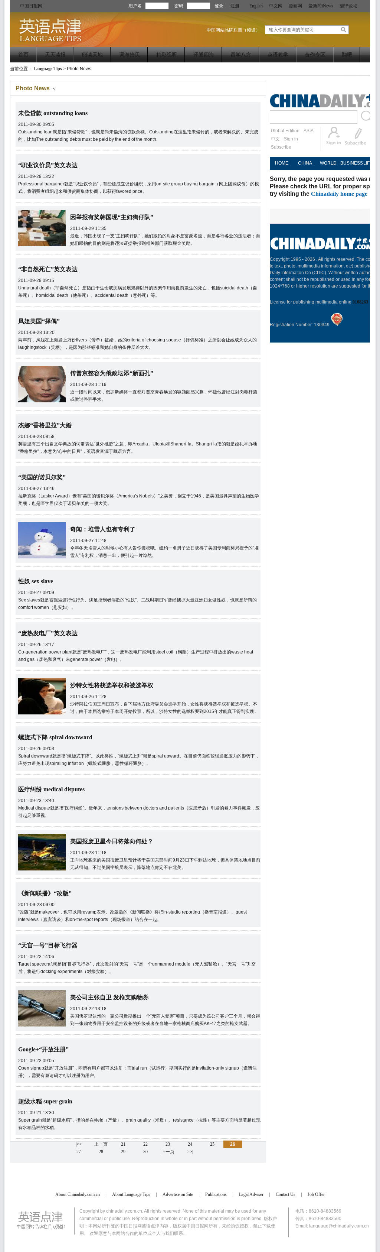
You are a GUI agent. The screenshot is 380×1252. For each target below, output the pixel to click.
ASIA (309, 130)
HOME (281, 163)
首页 (23, 55)
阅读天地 (92, 55)
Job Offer (316, 1194)
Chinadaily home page (339, 194)
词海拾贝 (129, 55)
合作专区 (315, 55)
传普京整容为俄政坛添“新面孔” (111, 373)
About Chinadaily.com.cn (77, 1194)
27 (78, 1151)
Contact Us (285, 1194)
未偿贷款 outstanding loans (53, 113)
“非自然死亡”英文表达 (48, 269)
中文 (275, 139)
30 (145, 1151)
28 (101, 1151)
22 (145, 1144)
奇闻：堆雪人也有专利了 (102, 529)
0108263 (360, 302)
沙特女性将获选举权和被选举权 (111, 685)
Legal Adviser (251, 1194)
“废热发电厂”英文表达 (48, 633)
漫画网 (295, 6)
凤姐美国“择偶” (39, 321)
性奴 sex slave (35, 581)
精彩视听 (166, 55)
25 (212, 1144)
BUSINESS (351, 163)
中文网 (275, 6)
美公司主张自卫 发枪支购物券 (109, 997)
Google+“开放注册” (43, 1049)
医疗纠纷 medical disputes (51, 789)
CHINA (305, 163)
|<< (79, 1144)
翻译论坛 (348, 6)
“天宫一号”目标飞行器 (48, 945)
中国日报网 (31, 6)
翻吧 (347, 55)
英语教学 (278, 55)
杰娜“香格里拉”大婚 (45, 425)
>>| (190, 1151)
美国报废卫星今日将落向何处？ (111, 841)
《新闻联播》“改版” (45, 893)
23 (168, 1144)
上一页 (101, 1144)
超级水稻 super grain (45, 1101)
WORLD (328, 163)
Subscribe (281, 147)
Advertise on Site (178, 1194)
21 (123, 1144)
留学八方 (240, 55)
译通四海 (203, 55)
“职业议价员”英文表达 (48, 165)
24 (190, 1144)
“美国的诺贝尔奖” (42, 477)
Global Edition (285, 130)
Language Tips (47, 68)
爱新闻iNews (320, 6)
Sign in (291, 139)
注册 (234, 6)
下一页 (167, 1151)
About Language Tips (131, 1194)
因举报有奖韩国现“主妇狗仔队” (111, 217)
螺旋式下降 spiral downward (55, 737)
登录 (218, 6)
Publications (216, 1194)
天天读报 (55, 55)
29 (123, 1151)
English (256, 6)
